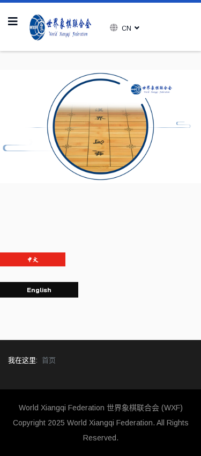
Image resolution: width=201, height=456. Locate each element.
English (39, 290)
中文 (33, 259)
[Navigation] (13, 21)
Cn (126, 28)
